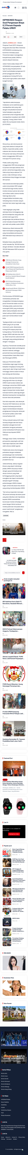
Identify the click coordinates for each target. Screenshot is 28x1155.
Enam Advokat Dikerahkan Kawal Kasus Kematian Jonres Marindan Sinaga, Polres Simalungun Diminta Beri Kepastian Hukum (13, 783)
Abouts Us (8, 1137)
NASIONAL (4, 1105)
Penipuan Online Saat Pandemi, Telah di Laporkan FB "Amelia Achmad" (18, 910)
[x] (12, 540)
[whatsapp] (19, 540)
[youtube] (18, 1144)
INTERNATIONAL (5, 1099)
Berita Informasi (5, 1081)
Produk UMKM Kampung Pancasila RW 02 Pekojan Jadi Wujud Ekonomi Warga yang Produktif (15, 269)
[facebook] (8, 540)
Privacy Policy (22, 1137)
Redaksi (15, 1139)
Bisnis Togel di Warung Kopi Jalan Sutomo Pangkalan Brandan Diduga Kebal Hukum (18, 850)
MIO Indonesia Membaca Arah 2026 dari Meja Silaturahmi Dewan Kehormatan (18, 890)
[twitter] (11, 1144)
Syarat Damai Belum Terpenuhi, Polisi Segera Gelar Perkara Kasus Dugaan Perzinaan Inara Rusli (18, 880)
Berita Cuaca (4, 1076)
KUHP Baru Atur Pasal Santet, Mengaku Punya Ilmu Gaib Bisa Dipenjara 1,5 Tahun (18, 860)
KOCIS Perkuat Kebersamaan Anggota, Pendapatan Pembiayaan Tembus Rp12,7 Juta (15, 283)
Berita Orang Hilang (6, 1089)
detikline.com (12, 43)
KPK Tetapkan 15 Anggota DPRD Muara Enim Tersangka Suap (18, 870)
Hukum (5, 779)
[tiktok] (16, 1144)
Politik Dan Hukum (6, 1110)
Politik (3, 1107)
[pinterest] (23, 540)
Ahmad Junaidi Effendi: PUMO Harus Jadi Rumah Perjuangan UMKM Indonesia (15, 290)
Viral (2, 1112)
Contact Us (14, 1137)
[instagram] (13, 1144)
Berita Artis (4, 1073)
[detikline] (5, 8)
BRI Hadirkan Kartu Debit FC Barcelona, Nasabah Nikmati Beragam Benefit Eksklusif (15, 276)
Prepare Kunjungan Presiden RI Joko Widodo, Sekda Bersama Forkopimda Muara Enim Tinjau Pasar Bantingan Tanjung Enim (18, 929)
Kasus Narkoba (5, 1102)
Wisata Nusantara (5, 1115)
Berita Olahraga (5, 1086)
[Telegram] (16, 540)
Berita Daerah (4, 1078)
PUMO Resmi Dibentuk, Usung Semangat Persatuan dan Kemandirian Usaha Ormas (13, 262)
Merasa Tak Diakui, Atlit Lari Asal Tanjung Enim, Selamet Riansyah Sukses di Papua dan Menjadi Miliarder (18, 900)
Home (2, 1137)
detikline (11, 1149)
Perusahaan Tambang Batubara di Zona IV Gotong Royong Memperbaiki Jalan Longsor (18, 939)
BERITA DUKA (16, 918)
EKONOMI (10, 15)
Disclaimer (9, 1139)
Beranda (5, 15)
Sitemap (3, 1139)
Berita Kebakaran (5, 1084)
